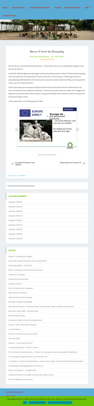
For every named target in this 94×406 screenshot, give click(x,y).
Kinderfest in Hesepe (16, 274)
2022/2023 (12, 175)
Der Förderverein (72, 7)
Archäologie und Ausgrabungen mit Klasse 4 (25, 366)
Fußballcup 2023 (14, 284)
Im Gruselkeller (14, 329)
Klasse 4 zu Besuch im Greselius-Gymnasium (25, 270)
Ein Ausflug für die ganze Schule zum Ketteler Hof (27, 356)
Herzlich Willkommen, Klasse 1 (20, 379)
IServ (5, 7)
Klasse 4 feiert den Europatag (20, 297)
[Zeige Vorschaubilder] (47, 155)
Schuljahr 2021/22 (15, 225)
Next (77, 129)
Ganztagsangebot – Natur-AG (20, 265)
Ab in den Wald (14, 338)
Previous (16, 129)
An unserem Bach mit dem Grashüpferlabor (25, 320)
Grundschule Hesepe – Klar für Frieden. (23, 347)
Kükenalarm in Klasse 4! (70, 163)
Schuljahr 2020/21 (15, 229)
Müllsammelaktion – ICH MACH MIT (22, 370)
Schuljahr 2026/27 (15, 202)
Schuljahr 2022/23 (15, 220)
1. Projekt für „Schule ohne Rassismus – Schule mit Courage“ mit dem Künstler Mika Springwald (45, 361)
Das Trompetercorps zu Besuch (20, 288)
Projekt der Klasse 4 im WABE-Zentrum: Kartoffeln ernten (31, 375)
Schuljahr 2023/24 (15, 216)
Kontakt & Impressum (14, 392)
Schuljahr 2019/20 (15, 234)
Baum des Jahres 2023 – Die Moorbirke (23, 311)
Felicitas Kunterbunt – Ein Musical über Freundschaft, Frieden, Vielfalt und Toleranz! (41, 306)
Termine (57, 7)
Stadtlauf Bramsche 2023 (18, 279)
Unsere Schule (18, 7)
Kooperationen (9, 15)
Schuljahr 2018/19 (15, 238)
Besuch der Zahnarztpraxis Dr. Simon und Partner (27, 261)
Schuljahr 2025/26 (15, 206)
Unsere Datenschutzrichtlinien (60, 402)
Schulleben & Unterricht (39, 7)
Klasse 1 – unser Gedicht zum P (20, 343)
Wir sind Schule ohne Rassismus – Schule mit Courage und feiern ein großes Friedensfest (42, 352)
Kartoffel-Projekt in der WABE (20, 302)
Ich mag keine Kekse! (37, 402)
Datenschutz (11, 396)
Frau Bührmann (41, 56)
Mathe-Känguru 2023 (16, 315)
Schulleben (22, 175)
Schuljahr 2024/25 (15, 211)
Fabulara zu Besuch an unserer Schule (22, 334)
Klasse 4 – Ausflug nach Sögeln (20, 256)
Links (86, 7)
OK (25, 402)
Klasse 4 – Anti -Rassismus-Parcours (22, 324)
